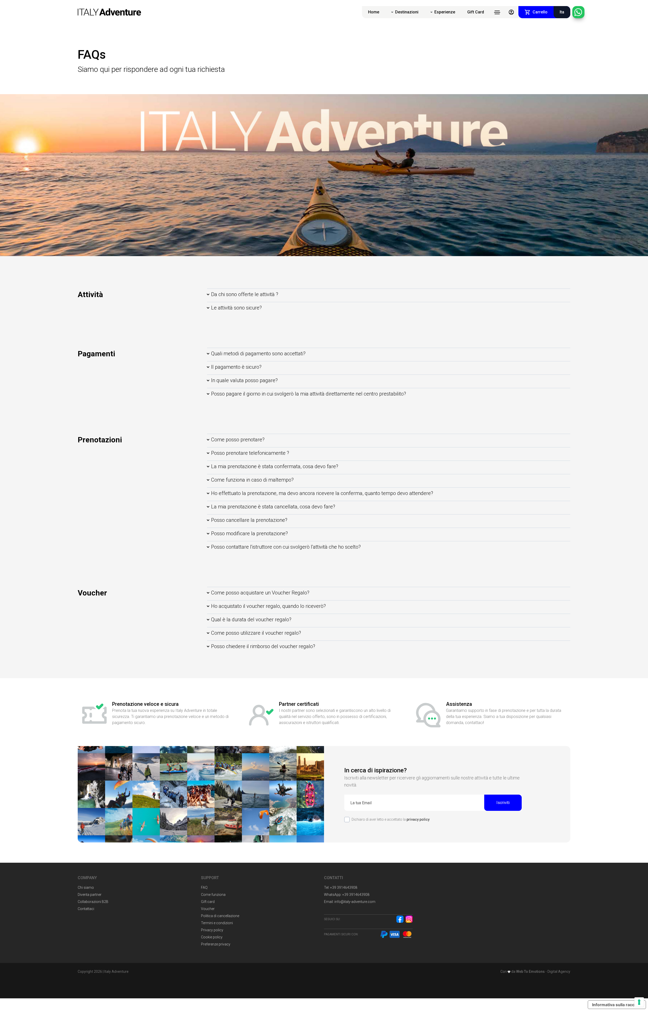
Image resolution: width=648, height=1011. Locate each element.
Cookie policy (211, 937)
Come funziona (213, 895)
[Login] (511, 12)
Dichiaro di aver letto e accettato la (391, 819)
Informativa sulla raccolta (617, 1004)
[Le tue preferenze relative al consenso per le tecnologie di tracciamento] (639, 1002)
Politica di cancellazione (220, 916)
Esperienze (444, 12)
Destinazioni (406, 12)
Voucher (208, 909)
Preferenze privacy (215, 944)
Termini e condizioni (217, 923)
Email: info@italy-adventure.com (349, 902)
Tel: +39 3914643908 (340, 887)
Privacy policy (212, 930)
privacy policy (418, 819)
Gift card (208, 902)
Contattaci (86, 909)
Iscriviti (503, 802)
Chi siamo (86, 887)
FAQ (204, 887)
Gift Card (475, 12)
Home (373, 12)
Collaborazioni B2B (93, 902)
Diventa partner (90, 895)
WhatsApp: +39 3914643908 (346, 895)
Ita (562, 12)
